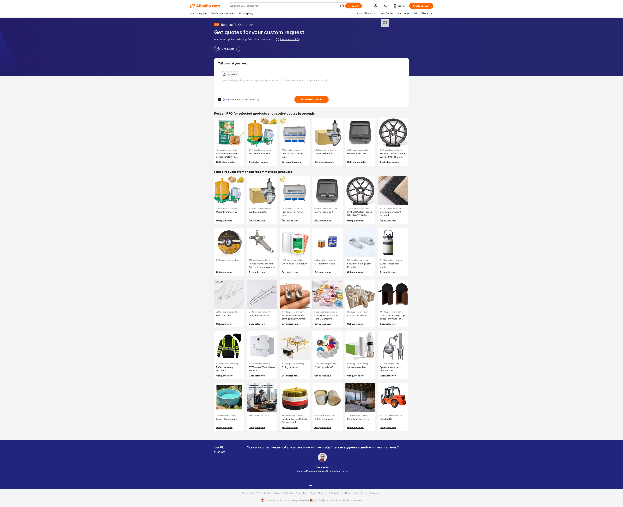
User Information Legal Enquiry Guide (342, 493)
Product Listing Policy (252, 493)
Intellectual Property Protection (279, 493)
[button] (342, 6)
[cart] (386, 6)
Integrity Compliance (371, 493)
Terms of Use (317, 493)
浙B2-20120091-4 (354, 500)
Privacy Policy (302, 493)
